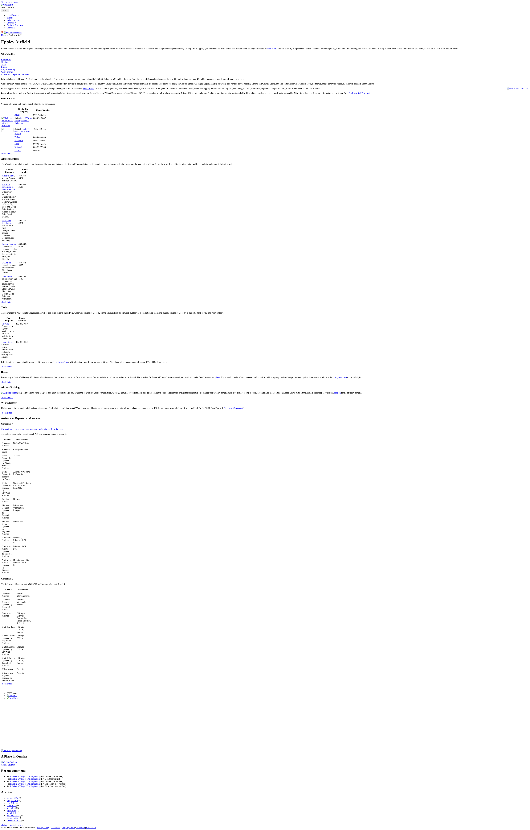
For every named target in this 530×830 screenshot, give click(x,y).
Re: (8, 776)
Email (16, 698)
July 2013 (11, 803)
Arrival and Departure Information (16, 74)
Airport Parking (8, 69)
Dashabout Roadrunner (7, 221)
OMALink (6, 263)
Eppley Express (9, 244)
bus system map (340, 377)
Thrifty (17, 150)
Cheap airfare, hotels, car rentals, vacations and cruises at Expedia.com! (32, 429)
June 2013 (11, 805)
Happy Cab (7, 342)
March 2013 (12, 813)
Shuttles (4, 62)
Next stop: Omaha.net (233, 408)
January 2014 (12, 798)
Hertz (16, 144)
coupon (337, 393)
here (218, 377)
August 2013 (12, 800)
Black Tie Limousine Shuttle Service (8, 187)
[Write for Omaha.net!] (11, 750)
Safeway (5, 324)
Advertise (80, 827)
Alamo (17, 115)
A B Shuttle (8, 176)
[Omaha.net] (7, 5)
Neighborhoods (13, 20)
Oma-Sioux (7, 276)
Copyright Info (68, 827)
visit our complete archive (12, 825)
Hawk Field (88, 88)
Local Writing (13, 15)
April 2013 (11, 810)
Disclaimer (55, 827)
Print (15, 695)
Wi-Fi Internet (7, 72)
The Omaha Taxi (61, 362)
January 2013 (12, 818)
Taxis (3, 64)
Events (10, 18)
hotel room (271, 48)
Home (3, 35)
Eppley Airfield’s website (360, 93)
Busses (4, 67)
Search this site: (8, 7)
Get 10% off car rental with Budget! (22, 131)
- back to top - (7, 153)
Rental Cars (6, 59)
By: (43, 776)
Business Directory (15, 25)
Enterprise (18, 140)
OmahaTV (11, 23)
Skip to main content (10, 2)
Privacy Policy (43, 827)
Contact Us (11, 28)
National (18, 147)
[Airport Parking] (9, 393)
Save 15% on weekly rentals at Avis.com (23, 120)
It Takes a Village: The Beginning (25, 776)
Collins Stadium (8, 765)
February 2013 (13, 815)
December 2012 (14, 820)
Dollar (17, 137)
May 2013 (11, 808)
